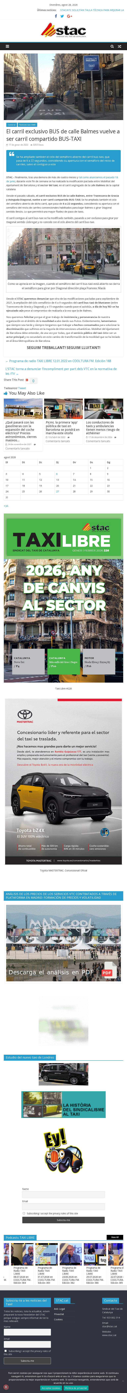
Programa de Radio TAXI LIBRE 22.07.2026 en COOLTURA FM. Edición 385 (100, 1275)
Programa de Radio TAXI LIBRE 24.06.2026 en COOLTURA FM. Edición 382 (52, 1275)
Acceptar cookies (51, 1388)
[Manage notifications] (6, 1387)
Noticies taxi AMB (27, 124)
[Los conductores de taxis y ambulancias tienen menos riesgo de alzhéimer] (103, 400)
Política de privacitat (76, 1388)
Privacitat (59, 1314)
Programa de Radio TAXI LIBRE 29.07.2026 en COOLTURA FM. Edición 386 (76, 1275)
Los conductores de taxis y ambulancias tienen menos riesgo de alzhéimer (103, 427)
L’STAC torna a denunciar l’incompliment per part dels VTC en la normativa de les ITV (61, 371)
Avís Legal (59, 1308)
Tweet (22, 388)
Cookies (58, 1319)
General (11, 124)
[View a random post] (119, 46)
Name (25, 1188)
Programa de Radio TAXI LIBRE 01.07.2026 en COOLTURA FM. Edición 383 (27, 1275)
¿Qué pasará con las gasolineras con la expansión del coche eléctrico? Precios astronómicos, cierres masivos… (21, 431)
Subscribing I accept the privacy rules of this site (52, 1213)
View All (115, 1237)
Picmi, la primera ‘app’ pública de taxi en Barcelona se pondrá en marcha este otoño (63, 427)
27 (57, 491)
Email (25, 1201)
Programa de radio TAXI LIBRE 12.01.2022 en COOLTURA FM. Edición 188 (58, 361)
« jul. (6, 505)
